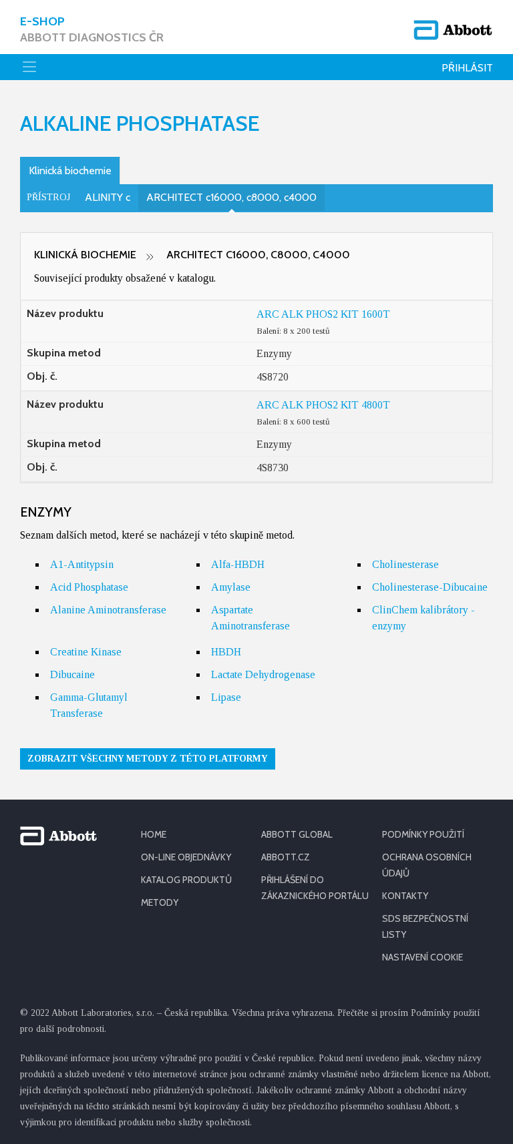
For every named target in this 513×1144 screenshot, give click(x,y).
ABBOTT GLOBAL (297, 834)
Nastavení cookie (422, 957)
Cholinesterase (405, 564)
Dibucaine (72, 674)
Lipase (226, 697)
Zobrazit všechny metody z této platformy (147, 759)
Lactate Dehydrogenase (263, 674)
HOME (153, 834)
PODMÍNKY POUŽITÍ (423, 834)
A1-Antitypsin (82, 564)
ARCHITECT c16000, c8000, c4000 (231, 197)
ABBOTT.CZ (285, 857)
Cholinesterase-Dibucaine (430, 587)
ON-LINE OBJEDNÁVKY (186, 857)
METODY (159, 902)
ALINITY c (107, 197)
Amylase (230, 587)
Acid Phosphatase (89, 587)
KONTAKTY (405, 896)
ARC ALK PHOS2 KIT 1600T (323, 314)
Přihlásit (467, 67)
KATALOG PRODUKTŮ (186, 880)
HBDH (226, 651)
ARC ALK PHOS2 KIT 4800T (323, 404)
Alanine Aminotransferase (108, 609)
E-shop (92, 29)
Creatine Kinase (86, 651)
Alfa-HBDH (238, 564)
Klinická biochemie (70, 170)
